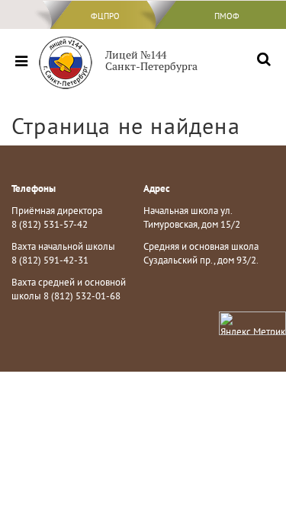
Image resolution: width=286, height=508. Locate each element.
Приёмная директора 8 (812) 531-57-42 (56, 218)
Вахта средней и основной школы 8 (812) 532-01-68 (68, 289)
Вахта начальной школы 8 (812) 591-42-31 (63, 253)
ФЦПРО (105, 16)
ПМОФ (226, 16)
